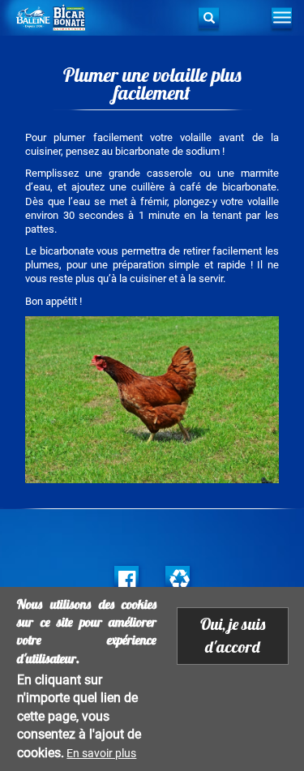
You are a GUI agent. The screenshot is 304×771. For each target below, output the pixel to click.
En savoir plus (101, 753)
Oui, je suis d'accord (232, 635)
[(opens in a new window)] (126, 578)
